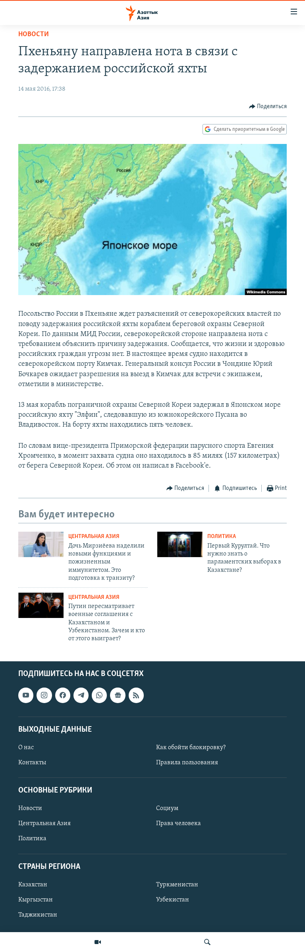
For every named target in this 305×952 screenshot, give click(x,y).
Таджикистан (37, 915)
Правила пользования (187, 763)
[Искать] (207, 942)
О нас (26, 747)
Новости (33, 34)
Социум (167, 808)
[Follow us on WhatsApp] (99, 695)
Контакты (32, 763)
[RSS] (136, 695)
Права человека (178, 823)
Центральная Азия (94, 537)
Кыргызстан (35, 900)
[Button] (268, 106)
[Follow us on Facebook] (62, 695)
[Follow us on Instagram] (44, 695)
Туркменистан (177, 885)
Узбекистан (172, 900)
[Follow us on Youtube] (25, 695)
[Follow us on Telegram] (81, 695)
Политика (221, 537)
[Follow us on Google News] (117, 695)
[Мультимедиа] (98, 942)
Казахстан (32, 885)
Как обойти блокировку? (191, 747)
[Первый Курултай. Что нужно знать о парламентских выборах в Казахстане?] (180, 544)
